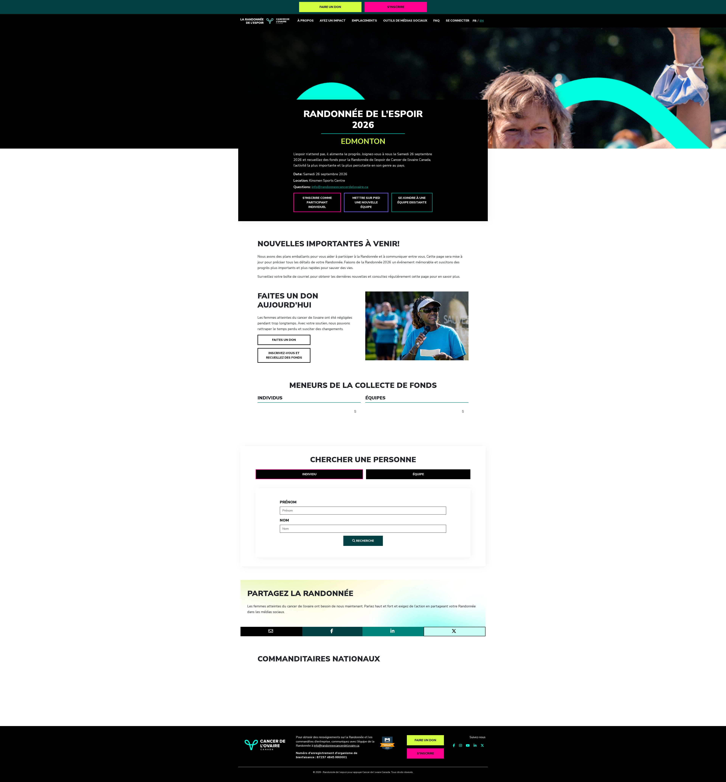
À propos (305, 21)
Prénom (288, 502)
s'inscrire (395, 7)
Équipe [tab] (418, 474)
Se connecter (457, 21)
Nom (284, 520)
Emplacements (364, 21)
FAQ (436, 21)
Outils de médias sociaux (405, 21)
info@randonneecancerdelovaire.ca (340, 187)
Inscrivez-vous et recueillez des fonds (284, 355)
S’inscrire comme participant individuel (317, 202)
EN (482, 21)
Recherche (364, 541)
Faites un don (284, 340)
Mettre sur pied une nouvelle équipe (366, 202)
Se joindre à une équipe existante (412, 200)
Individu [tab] (309, 474)
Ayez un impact (333, 21)
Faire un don (330, 7)
